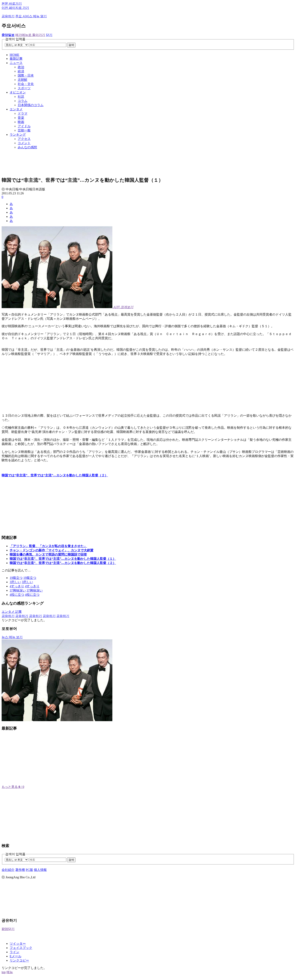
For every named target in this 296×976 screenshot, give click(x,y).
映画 (21, 122)
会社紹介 (8, 869)
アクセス (24, 138)
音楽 (21, 117)
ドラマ (22, 113)
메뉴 (9, 972)
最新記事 (16, 58)
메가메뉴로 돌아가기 (30, 35)
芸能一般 (24, 130)
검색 (71, 44)
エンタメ (16, 109)
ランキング (18, 134)
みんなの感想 (27, 147)
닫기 (49, 35)
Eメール (15, 956)
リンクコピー (19, 960)
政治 (21, 67)
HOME (14, 54)
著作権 (20, 869)
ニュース (16, 63)
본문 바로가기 (12, 3)
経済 (21, 71)
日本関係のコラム (30, 105)
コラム (22, 101)
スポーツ (24, 88)
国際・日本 (26, 75)
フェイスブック (21, 947)
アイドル (24, 126)
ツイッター (18, 943)
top (4, 972)
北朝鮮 (22, 79)
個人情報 (40, 869)
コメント (24, 143)
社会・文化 (26, 84)
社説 (21, 96)
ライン (14, 952)
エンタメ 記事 (12, 611)
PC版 (29, 869)
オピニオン (18, 92)
